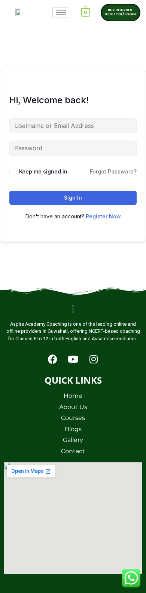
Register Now (103, 216)
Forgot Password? (113, 171)
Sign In (73, 197)
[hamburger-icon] (60, 12)
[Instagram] (93, 359)
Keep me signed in (43, 171)
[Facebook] (52, 359)
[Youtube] (73, 359)
